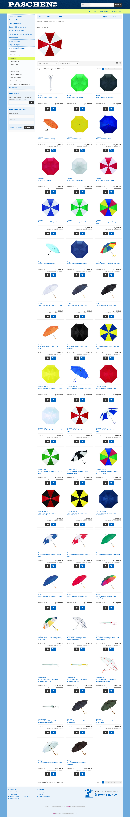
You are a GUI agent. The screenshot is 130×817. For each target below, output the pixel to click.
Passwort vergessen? (16, 127)
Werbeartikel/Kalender (17, 48)
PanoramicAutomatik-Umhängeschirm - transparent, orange (106, 679)
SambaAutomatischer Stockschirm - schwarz (106, 305)
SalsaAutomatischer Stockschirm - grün (108, 554)
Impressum (53, 17)
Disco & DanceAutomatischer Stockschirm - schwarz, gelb (77, 513)
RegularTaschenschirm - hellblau (47, 263)
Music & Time (14, 71)
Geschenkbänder (15, 20)
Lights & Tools (14, 68)
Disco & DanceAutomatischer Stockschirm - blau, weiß (108, 430)
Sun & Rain (13, 58)
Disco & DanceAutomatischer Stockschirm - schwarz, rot (48, 513)
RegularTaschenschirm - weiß (75, 179)
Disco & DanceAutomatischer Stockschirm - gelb (50, 387)
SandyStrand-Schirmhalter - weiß (47, 96)
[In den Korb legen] (31, 102)
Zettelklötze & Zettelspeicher (20, 84)
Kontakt (42, 17)
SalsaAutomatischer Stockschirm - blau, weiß (50, 554)
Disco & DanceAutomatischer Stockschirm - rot (107, 387)
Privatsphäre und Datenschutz (20, 796)
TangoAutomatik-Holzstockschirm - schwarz (77, 762)
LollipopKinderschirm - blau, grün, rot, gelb (108, 263)
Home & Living (14, 65)
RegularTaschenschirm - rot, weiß (105, 179)
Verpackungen (14, 45)
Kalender (13, 52)
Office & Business (16, 74)
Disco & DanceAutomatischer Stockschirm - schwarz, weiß (77, 471)
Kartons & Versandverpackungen (21, 34)
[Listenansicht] (119, 63)
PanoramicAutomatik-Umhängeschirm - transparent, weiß (48, 679)
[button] (85, 5)
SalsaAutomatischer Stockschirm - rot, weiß (78, 554)
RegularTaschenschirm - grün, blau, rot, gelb (107, 222)
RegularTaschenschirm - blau (103, 138)
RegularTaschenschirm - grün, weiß (77, 221)
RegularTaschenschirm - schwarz (105, 96)
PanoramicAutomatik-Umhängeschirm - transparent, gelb (77, 679)
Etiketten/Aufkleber (16, 16)
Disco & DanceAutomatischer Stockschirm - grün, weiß (50, 471)
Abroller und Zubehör (16, 31)
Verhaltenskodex (44, 796)
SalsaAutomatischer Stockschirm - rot (78, 595)
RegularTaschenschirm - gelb (74, 138)
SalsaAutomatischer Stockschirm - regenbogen (106, 596)
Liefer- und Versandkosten (18, 792)
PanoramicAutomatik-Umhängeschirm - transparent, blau (77, 637)
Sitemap (41, 792)
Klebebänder (13, 38)
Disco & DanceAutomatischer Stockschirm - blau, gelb (108, 346)
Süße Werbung (15, 55)
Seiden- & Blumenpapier (17, 27)
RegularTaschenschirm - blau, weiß (47, 221)
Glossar (41, 794)
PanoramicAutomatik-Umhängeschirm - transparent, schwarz (48, 721)
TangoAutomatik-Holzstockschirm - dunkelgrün (106, 721)
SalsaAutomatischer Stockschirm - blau (50, 595)
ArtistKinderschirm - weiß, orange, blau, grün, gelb (50, 637)
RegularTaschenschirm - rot (45, 179)
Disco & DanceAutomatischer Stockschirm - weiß (50, 429)
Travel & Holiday (15, 81)
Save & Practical (15, 78)
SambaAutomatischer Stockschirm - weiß (50, 304)
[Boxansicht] (117, 63)
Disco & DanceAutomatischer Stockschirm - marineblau (106, 513)
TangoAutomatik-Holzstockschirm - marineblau (77, 721)
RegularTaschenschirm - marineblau (77, 263)
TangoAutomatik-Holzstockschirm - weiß (50, 761)
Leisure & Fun (14, 61)
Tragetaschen (14, 41)
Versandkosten (59, 105)
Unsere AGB (13, 789)
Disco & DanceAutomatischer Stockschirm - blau (79, 387)
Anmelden (29, 127)
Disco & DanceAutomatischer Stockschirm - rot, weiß (78, 430)
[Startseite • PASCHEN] (33, 4)
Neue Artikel (13, 88)
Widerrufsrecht (15, 798)
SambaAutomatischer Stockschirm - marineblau (77, 305)
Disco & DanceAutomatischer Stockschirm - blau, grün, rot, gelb (108, 471)
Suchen (118, 5)
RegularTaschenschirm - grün (75, 96)
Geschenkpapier (15, 23)
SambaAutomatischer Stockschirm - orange (48, 346)
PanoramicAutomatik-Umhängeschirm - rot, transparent (107, 637)
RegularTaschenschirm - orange (47, 138)
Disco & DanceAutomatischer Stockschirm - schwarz (77, 346)
